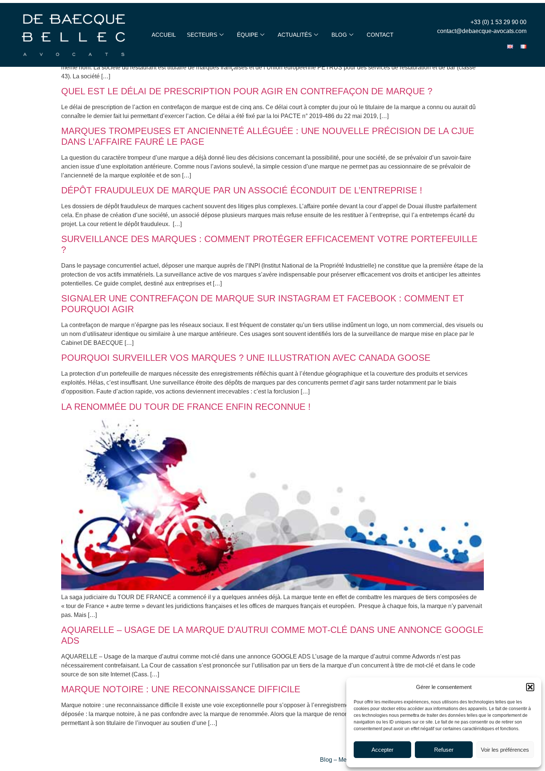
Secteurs (202, 35)
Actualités (295, 35)
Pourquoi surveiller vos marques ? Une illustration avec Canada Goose (245, 358)
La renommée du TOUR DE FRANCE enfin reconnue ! (189, 407)
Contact (380, 35)
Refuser (443, 750)
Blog (339, 35)
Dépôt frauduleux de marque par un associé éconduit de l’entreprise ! (243, 190)
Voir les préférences (505, 750)
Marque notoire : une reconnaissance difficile (180, 689)
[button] (530, 687)
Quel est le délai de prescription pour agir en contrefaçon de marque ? (246, 91)
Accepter (382, 750)
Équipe (247, 35)
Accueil (164, 35)
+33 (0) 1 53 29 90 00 (498, 22)
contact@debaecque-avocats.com (481, 31)
